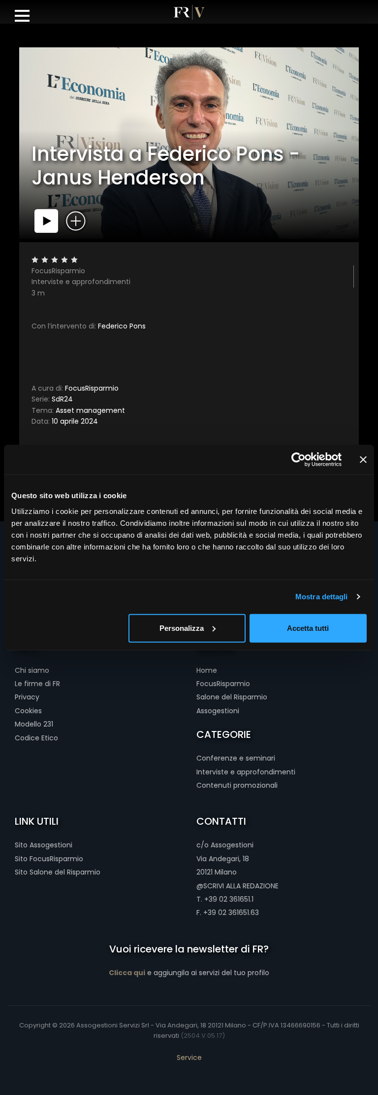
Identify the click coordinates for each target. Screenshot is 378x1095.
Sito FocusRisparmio (49, 859)
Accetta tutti (308, 627)
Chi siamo (32, 670)
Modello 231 (34, 724)
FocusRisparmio (75, 388)
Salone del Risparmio (231, 697)
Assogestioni (217, 711)
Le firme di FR (37, 684)
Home (206, 670)
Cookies (28, 711)
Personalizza (181, 627)
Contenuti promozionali (237, 785)
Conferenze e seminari (235, 758)
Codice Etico (36, 738)
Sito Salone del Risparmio (57, 872)
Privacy (27, 697)
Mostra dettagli (321, 596)
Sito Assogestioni (43, 845)
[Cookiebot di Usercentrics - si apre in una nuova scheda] (298, 459)
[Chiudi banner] (363, 459)
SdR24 (52, 399)
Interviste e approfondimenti (245, 772)
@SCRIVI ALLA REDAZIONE (237, 886)
